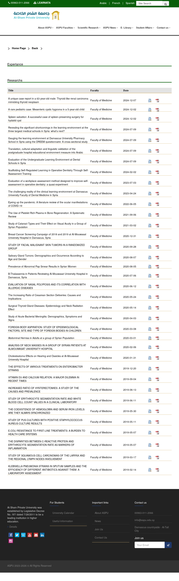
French (116, 3)
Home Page (19, 48)
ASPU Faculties (64, 27)
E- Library (126, 27)
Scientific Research (88, 27)
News (98, 521)
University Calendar (63, 513)
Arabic (103, 3)
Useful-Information (62, 521)
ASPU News (109, 27)
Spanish (130, 3)
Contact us (162, 27)
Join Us (99, 529)
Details (13, 526)
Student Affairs (144, 27)
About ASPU (44, 27)
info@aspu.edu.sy (145, 520)
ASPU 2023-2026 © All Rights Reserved (29, 565)
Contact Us (101, 537)
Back (35, 48)
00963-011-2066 (20, 2)
